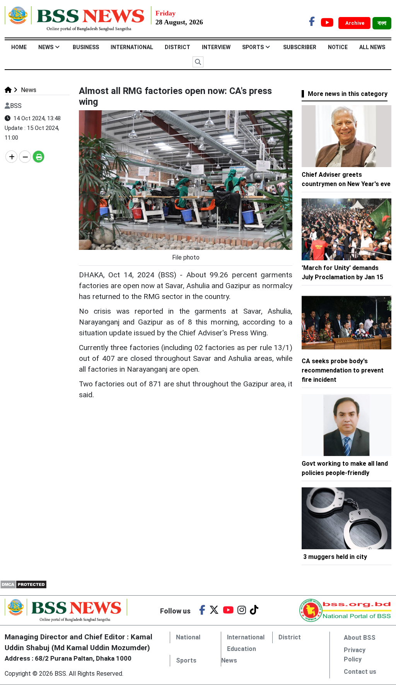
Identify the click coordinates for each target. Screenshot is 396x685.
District (177, 47)
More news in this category (347, 93)
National (188, 637)
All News (372, 47)
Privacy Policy (354, 654)
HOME (19, 47)
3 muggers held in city (335, 556)
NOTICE (338, 47)
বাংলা (381, 23)
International (132, 47)
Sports (253, 47)
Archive (355, 23)
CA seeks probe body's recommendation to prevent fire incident (343, 370)
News (45, 47)
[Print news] (38, 156)
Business (86, 47)
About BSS (360, 637)
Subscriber (299, 47)
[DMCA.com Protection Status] (23, 584)
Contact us (360, 671)
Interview (216, 47)
